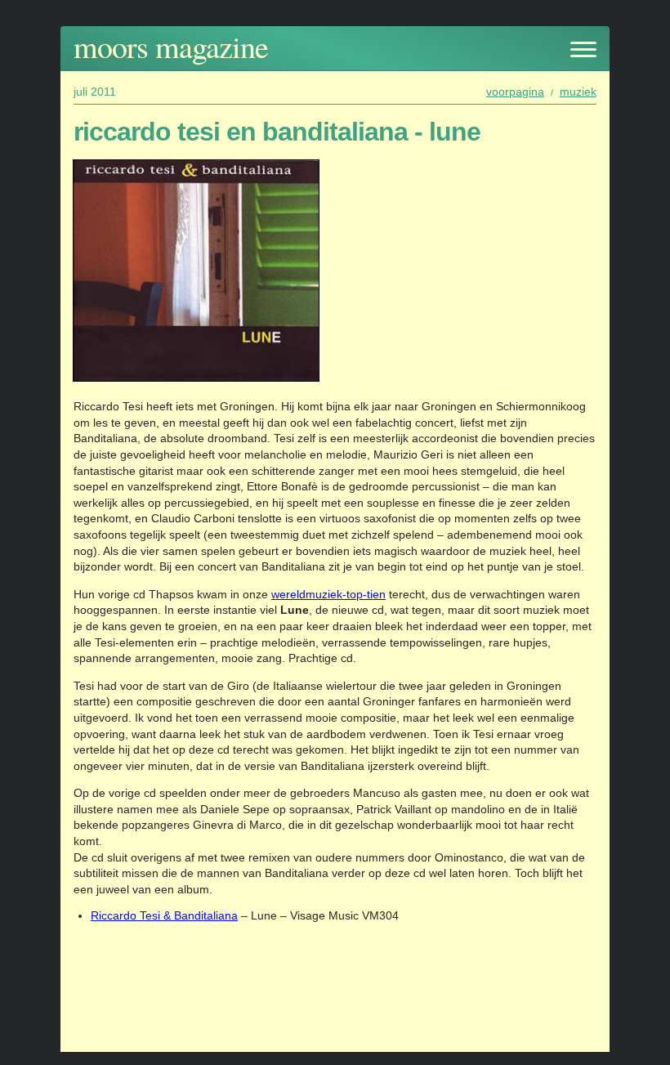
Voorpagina (515, 91)
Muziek (578, 91)
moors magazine (171, 46)
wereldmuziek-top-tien (328, 594)
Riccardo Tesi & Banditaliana (164, 915)
